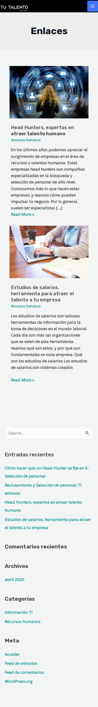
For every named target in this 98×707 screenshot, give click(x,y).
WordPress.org (19, 681)
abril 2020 (14, 579)
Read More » (22, 380)
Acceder (12, 654)
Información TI (19, 612)
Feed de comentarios (24, 672)
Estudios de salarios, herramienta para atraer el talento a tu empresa (42, 294)
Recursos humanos (26, 140)
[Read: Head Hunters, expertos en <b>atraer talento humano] (49, 91)
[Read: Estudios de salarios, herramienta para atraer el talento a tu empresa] (49, 251)
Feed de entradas (21, 663)
